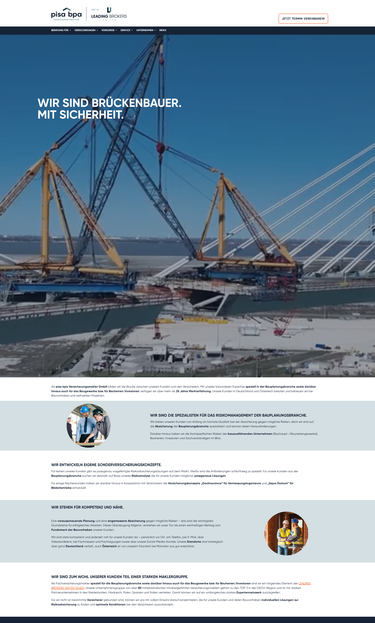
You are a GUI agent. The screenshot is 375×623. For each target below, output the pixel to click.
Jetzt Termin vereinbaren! (303, 18)
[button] (372, 346)
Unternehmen (144, 30)
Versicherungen (85, 30)
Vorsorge (108, 30)
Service (125, 30)
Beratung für (59, 30)
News (162, 30)
